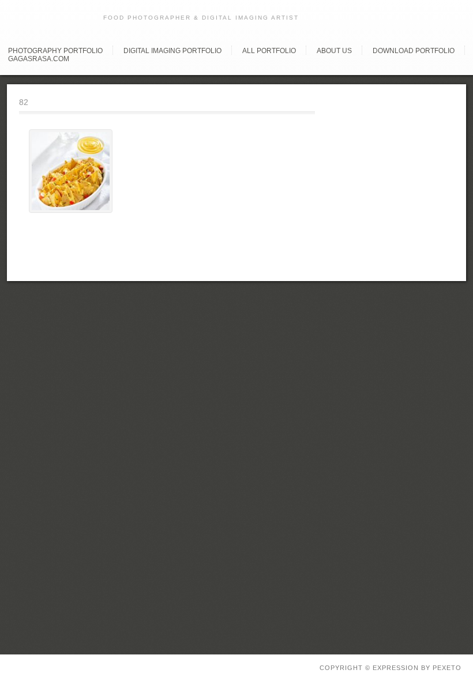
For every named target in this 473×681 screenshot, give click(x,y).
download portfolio (414, 51)
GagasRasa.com (38, 59)
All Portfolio (269, 51)
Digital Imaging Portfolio (172, 51)
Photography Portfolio (55, 51)
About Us (334, 51)
